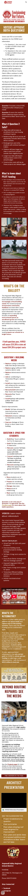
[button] (2, 2)
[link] (14, 802)
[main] (14, 28)
